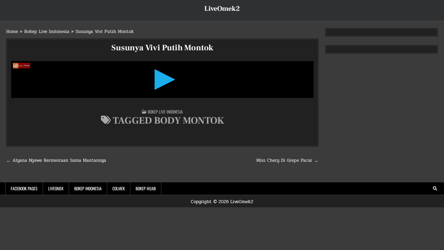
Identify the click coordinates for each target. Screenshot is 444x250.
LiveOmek (55, 188)
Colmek (118, 188)
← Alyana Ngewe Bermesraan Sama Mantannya (56, 160)
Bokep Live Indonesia (46, 31)
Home (12, 31)
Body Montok (189, 120)
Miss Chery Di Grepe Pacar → (287, 160)
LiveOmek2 (222, 8)
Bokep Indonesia (88, 188)
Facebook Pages (24, 188)
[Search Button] (435, 188)
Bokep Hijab (146, 188)
